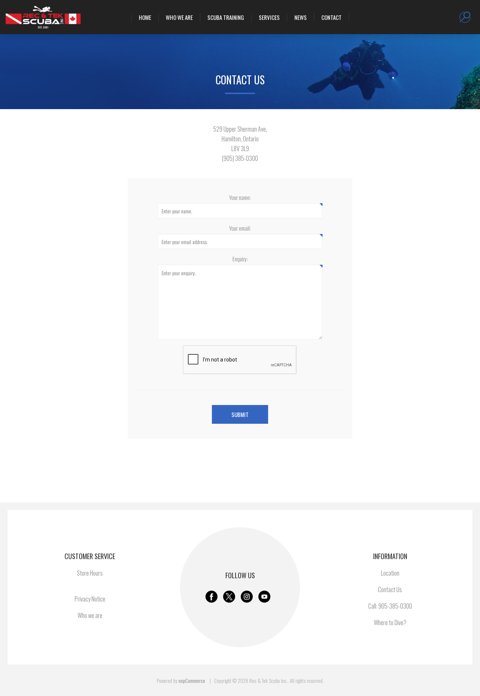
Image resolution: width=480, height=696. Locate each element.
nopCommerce (191, 680)
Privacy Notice (90, 598)
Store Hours (90, 573)
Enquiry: (240, 259)
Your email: (240, 228)
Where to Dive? (390, 622)
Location (390, 573)
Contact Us (390, 589)
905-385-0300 (395, 606)
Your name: (240, 197)
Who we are (90, 615)
